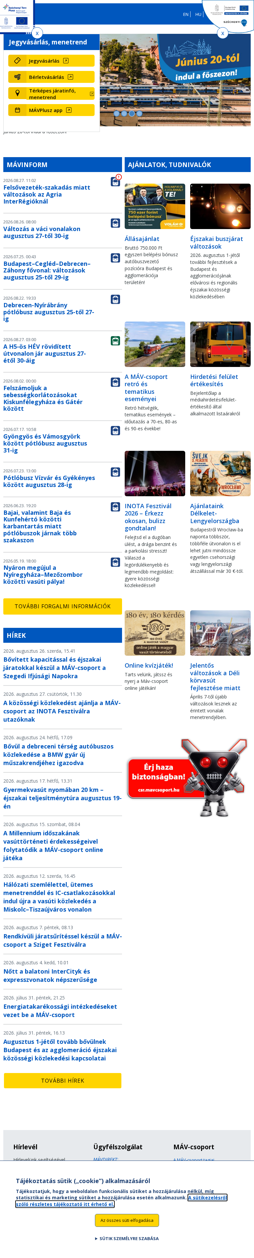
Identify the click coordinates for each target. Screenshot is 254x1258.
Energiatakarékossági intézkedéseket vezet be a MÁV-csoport (60, 1010)
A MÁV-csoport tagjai (193, 1160)
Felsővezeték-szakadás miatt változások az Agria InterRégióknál (46, 194)
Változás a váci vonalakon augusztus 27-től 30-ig (41, 232)
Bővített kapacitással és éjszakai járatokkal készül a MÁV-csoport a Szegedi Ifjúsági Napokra (54, 667)
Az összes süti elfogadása (127, 1220)
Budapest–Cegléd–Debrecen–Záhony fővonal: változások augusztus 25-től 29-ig (47, 270)
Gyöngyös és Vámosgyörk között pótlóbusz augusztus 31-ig (45, 443)
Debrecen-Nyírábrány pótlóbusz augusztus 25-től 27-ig (48, 312)
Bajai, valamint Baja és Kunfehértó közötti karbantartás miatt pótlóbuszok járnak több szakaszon (40, 526)
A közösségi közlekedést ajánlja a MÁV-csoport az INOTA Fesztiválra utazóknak (62, 711)
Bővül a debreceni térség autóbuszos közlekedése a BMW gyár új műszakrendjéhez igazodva (58, 754)
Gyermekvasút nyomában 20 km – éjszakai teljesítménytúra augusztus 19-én (62, 798)
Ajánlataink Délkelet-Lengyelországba (214, 513)
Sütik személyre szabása (129, 1238)
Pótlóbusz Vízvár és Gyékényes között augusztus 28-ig (49, 481)
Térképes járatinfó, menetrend (52, 94)
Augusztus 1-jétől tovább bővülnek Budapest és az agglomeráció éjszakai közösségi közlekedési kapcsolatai (60, 1050)
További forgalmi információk (62, 606)
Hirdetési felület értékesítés (214, 380)
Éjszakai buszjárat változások (216, 242)
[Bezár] (37, 33)
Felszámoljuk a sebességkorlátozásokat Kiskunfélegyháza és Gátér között (43, 398)
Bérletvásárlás (46, 77)
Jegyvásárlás (44, 60)
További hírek (62, 1080)
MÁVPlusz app (46, 110)
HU (198, 14)
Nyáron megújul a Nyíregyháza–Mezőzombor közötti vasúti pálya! (43, 574)
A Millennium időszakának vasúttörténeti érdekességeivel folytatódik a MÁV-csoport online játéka (53, 845)
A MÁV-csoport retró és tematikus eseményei (146, 388)
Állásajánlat (142, 239)
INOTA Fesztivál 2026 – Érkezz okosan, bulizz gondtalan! (148, 517)
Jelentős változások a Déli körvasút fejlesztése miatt (215, 676)
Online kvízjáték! (149, 665)
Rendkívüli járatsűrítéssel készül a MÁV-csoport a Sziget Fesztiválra (62, 940)
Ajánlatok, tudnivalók (169, 164)
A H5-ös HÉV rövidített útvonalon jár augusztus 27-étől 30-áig (44, 353)
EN (186, 14)
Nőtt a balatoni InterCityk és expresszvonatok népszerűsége (50, 975)
